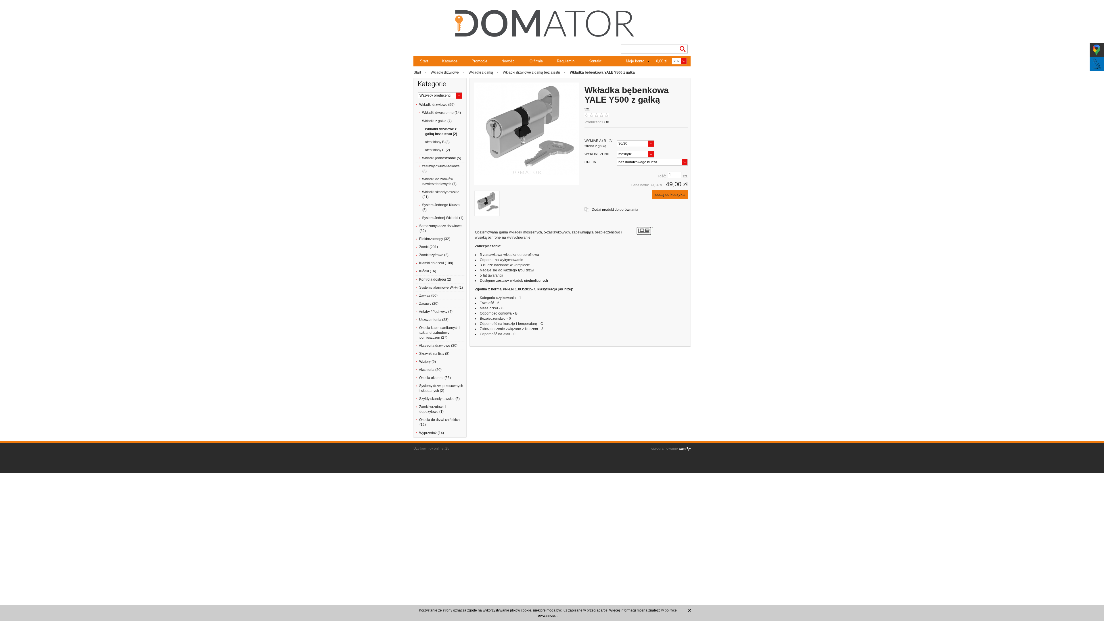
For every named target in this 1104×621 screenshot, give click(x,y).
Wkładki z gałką (481, 72)
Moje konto (635, 61)
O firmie (536, 61)
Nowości (508, 61)
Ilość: (662, 176)
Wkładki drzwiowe (445, 72)
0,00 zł (661, 61)
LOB (605, 122)
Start (424, 61)
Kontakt (595, 61)
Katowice (449, 61)
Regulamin (565, 61)
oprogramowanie (664, 448)
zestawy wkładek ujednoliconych (522, 281)
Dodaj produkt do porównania (615, 210)
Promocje (479, 61)
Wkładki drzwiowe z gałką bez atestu (531, 72)
